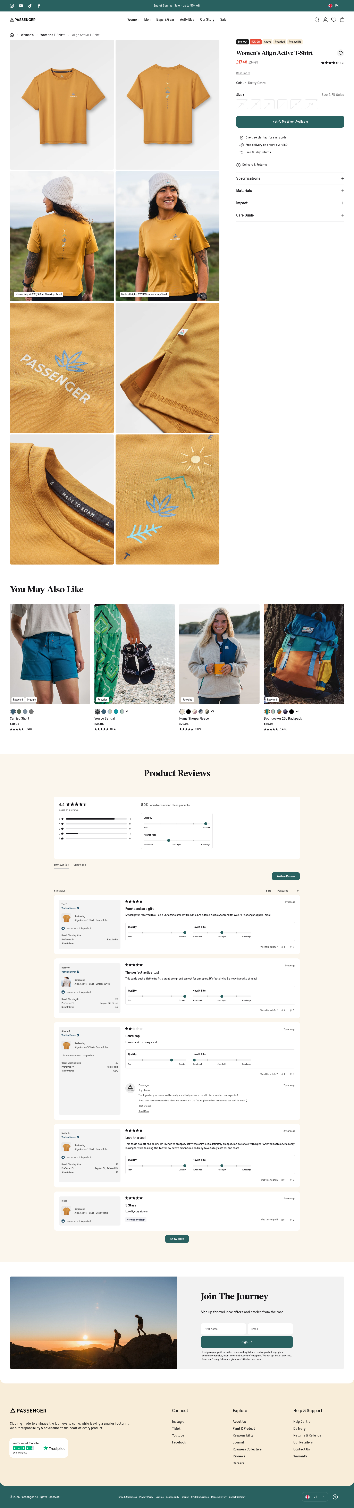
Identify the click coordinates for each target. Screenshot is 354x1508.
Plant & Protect (244, 1428)
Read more (243, 73)
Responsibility (243, 1435)
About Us (239, 1421)
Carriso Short (19, 718)
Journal (238, 1442)
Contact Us (301, 1449)
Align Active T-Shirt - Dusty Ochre (91, 920)
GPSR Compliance (200, 1497)
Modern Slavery (219, 1497)
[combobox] (336, 5)
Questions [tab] (80, 866)
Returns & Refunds (307, 1435)
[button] (332, 63)
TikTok (176, 1428)
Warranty (300, 1456)
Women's (27, 35)
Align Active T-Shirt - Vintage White (92, 984)
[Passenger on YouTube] (21, 6)
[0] (333, 19)
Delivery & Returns (254, 164)
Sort (269, 890)
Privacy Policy (146, 1497)
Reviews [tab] (61, 866)
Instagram (179, 1421)
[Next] (86, 657)
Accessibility (172, 1497)
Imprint (185, 1497)
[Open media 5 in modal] (62, 368)
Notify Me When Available (290, 121)
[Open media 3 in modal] (62, 236)
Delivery (299, 1428)
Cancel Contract (237, 1497)
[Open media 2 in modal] (168, 105)
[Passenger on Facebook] (39, 6)
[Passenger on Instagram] (12, 6)
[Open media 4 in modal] (168, 236)
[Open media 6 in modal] (168, 368)
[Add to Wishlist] (340, 53)
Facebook (179, 1442)
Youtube (178, 1435)
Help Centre (302, 1421)
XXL (311, 104)
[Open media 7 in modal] (62, 499)
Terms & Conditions (127, 1497)
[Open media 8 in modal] (168, 499)
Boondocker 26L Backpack (283, 718)
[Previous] (13, 657)
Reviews (239, 1456)
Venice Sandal (104, 718)
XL (296, 104)
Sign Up (247, 1342)
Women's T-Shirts (52, 35)
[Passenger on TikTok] (30, 6)
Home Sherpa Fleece (194, 718)
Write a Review (288, 877)
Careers (238, 1463)
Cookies (160, 1497)
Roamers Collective (247, 1449)
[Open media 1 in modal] (62, 105)
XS (242, 104)
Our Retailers (303, 1442)
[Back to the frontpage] (12, 35)
